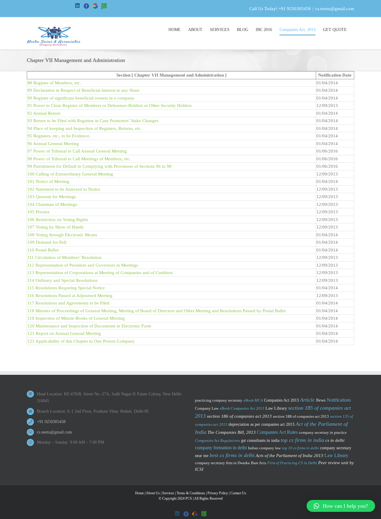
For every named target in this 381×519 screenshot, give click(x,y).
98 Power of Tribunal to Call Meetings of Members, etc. (79, 158)
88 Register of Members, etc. (54, 82)
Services (168, 493)
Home (139, 493)
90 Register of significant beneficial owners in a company (81, 98)
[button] (341, 506)
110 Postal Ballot (43, 250)
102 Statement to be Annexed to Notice (63, 189)
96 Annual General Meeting (53, 143)
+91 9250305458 (295, 8)
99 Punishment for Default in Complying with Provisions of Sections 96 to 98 (99, 166)
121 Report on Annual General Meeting (64, 333)
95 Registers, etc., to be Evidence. (58, 135)
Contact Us (238, 493)
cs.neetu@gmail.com (334, 8)
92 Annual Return (43, 113)
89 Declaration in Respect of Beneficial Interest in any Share (83, 90)
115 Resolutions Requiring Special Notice (66, 287)
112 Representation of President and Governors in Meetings (82, 265)
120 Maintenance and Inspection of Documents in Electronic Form (89, 326)
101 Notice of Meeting (48, 181)
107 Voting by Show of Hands (55, 227)
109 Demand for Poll (46, 242)
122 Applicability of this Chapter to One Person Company (81, 341)
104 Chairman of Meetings (52, 204)
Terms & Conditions (191, 493)
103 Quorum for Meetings (51, 196)
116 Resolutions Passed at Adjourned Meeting (70, 295)
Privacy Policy (217, 493)
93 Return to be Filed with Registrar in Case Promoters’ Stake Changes (92, 120)
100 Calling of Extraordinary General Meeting (70, 174)
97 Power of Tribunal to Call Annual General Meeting (77, 151)
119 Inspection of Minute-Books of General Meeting (76, 318)
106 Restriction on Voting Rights (57, 219)
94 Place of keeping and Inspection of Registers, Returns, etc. (84, 128)
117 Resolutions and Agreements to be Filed (68, 303)
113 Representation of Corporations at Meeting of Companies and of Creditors (100, 272)
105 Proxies (38, 211)
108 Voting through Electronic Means (62, 234)
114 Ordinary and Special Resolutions (62, 280)
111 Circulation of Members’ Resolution (64, 257)
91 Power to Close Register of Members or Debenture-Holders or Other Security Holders (109, 105)
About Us (153, 493)
